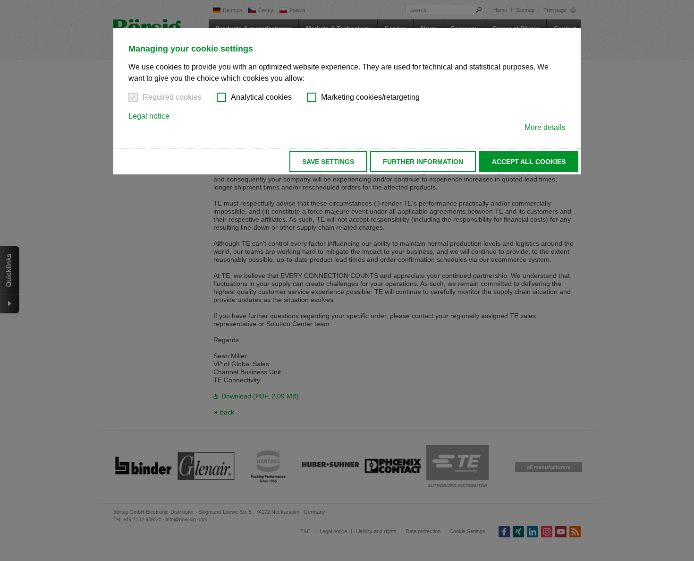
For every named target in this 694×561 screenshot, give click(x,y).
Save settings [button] (328, 161)
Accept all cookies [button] (529, 161)
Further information (423, 161)
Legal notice (148, 116)
